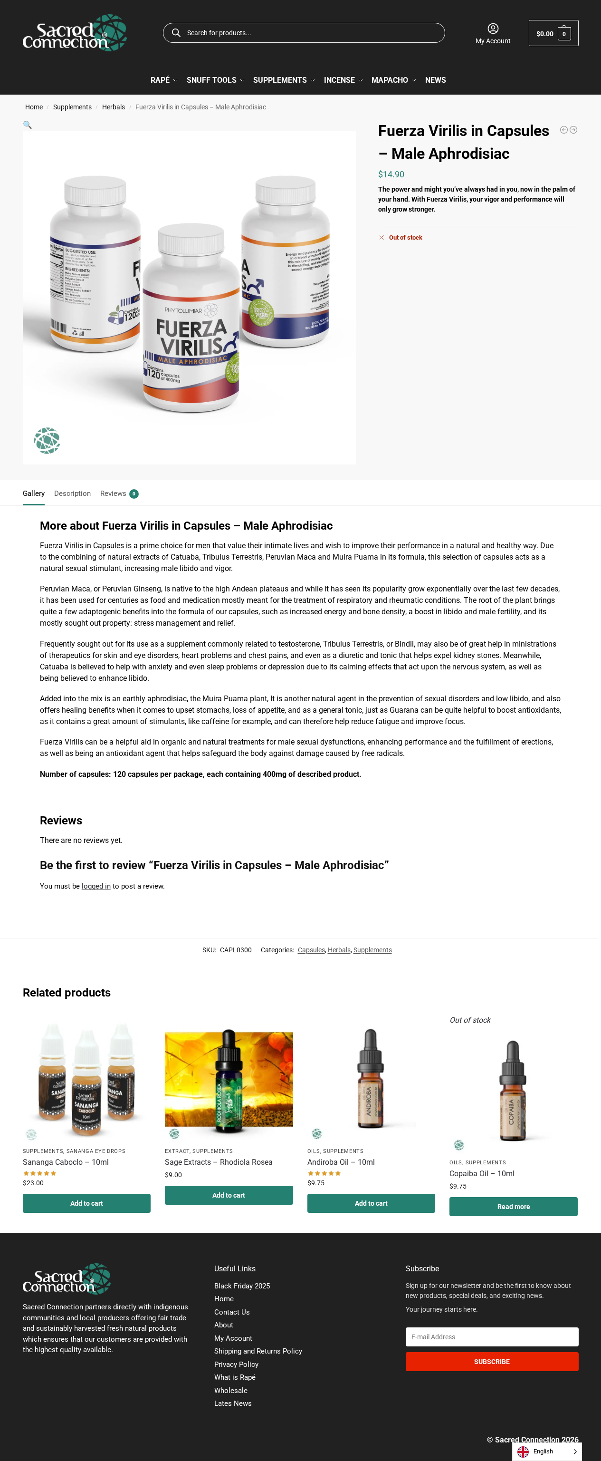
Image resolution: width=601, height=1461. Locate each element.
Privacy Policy (236, 1364)
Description (72, 493)
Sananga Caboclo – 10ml (66, 1162)
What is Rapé (235, 1377)
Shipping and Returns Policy (258, 1351)
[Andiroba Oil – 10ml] (371, 1079)
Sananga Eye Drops (96, 1151)
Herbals (113, 107)
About (223, 1325)
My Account (493, 41)
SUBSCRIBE (492, 1361)
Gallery (34, 493)
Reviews (117, 493)
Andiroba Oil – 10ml (341, 1162)
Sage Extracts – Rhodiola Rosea (219, 1162)
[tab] (36, 492)
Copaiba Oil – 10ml (482, 1173)
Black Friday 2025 (242, 1286)
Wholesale (231, 1390)
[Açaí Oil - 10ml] (564, 130)
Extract (177, 1151)
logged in (96, 886)
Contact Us (232, 1312)
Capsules (311, 950)
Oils (313, 1151)
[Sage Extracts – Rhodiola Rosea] (229, 1079)
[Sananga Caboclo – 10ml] (87, 1079)
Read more (513, 1206)
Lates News (233, 1403)
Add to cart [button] (86, 1203)
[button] (554, 33)
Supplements (72, 107)
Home (34, 107)
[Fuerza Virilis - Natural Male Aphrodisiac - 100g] (573, 130)
